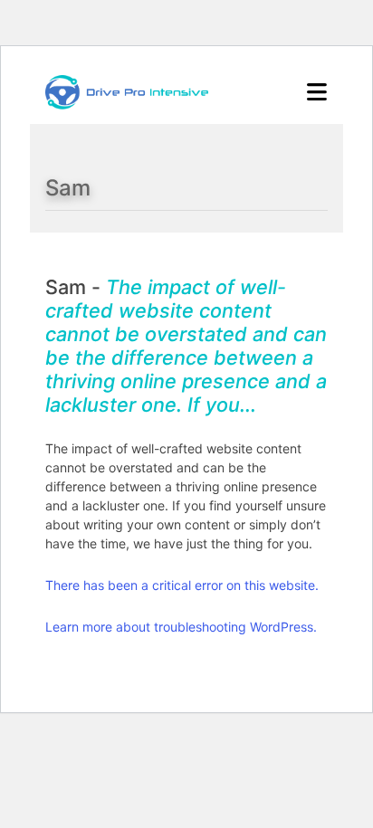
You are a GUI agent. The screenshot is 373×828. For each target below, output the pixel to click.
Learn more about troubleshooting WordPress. (181, 626)
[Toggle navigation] (317, 92)
